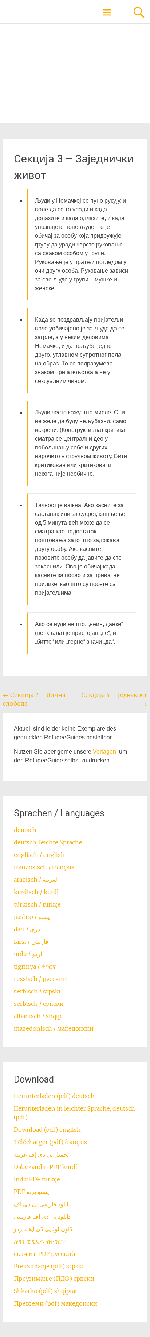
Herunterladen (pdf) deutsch (54, 1096)
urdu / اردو (28, 954)
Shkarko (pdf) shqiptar (46, 1291)
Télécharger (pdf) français (50, 1142)
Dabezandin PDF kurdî (45, 1167)
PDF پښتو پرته (31, 1191)
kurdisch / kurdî (36, 892)
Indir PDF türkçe (37, 1179)
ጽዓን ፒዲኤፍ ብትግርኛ (39, 1241)
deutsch (25, 830)
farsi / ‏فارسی (31, 941)
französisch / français (44, 867)
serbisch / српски (39, 1003)
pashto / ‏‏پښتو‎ (32, 916)
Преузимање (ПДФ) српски (54, 1278)
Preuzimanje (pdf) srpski (49, 1266)
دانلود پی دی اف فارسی (42, 1216)
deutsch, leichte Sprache (48, 842)
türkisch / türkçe (37, 904)
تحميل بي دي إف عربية (41, 1154)
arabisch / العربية (36, 879)
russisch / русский (40, 978)
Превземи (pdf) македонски (55, 1303)
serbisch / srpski (37, 991)
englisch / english (39, 854)
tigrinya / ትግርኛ (35, 966)
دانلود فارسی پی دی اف (42, 1204)
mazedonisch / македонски (54, 1028)
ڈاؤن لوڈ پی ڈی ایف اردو (43, 1229)
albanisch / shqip (38, 1016)
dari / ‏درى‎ (27, 929)
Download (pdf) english (47, 1129)
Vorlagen (104, 751)
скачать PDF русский (44, 1253)
